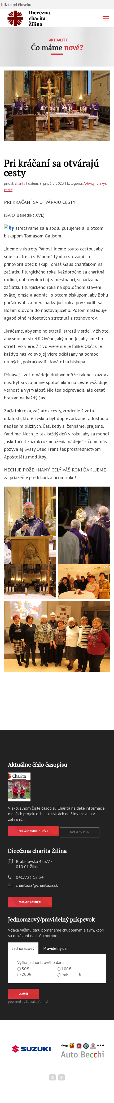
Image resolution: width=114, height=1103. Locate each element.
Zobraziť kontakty (30, 902)
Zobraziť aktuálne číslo (33, 831)
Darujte (23, 993)
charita (20, 183)
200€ (26, 974)
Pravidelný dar (55, 948)
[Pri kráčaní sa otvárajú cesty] (57, 105)
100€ (66, 968)
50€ (25, 968)
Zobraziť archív (79, 832)
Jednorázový (23, 948)
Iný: (65, 974)
